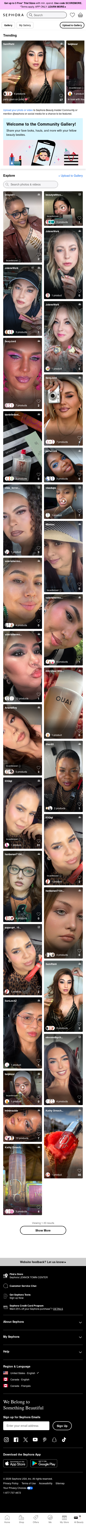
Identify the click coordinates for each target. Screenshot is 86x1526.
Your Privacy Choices (14, 1487)
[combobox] (47, 15)
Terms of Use (29, 1483)
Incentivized (75, 87)
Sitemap (60, 1483)
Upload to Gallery (72, 25)
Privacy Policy (10, 1483)
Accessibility (45, 1483)
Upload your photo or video (18, 110)
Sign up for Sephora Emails (21, 1417)
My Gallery (25, 25)
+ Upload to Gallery (70, 175)
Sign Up (62, 1426)
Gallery (8, 25)
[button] (61, 97)
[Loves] (72, 15)
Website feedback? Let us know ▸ (43, 1262)
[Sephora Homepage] (13, 15)
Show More (43, 1230)
